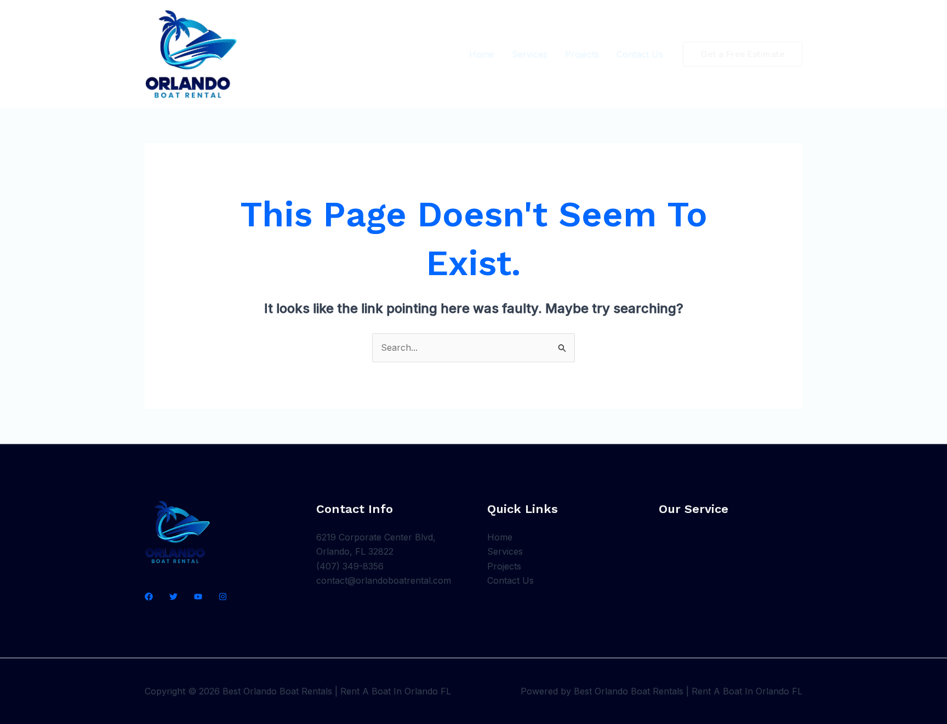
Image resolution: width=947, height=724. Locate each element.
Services (529, 54)
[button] (743, 54)
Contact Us (640, 54)
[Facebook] (149, 596)
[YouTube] (198, 596)
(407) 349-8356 (350, 566)
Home (481, 54)
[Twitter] (173, 596)
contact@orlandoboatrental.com (383, 580)
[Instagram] (223, 596)
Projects (582, 54)
